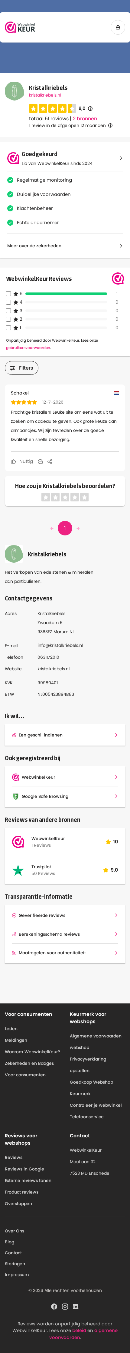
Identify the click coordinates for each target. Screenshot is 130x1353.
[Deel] (49, 461)
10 (115, 841)
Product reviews (21, 1192)
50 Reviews (43, 873)
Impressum (17, 1275)
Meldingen (16, 1040)
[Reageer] (40, 461)
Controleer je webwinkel (96, 1105)
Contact (13, 1253)
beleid (79, 1330)
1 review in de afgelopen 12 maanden (67, 125)
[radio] (33, 108)
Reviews (13, 1157)
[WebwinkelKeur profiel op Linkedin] (76, 1306)
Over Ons (14, 1231)
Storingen (15, 1264)
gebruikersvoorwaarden (28, 347)
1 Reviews (41, 845)
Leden (11, 1029)
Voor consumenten (25, 1075)
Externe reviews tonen (28, 1180)
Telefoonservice (87, 1117)
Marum (61, 632)
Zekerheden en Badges (29, 1063)
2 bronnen (85, 118)
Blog (9, 1242)
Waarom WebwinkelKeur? (32, 1052)
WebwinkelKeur (48, 838)
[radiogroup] (52, 108)
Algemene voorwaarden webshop (96, 1042)
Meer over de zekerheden (34, 246)
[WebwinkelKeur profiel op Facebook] (54, 1306)
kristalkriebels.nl (45, 95)
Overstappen (18, 1204)
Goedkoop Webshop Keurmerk (91, 1088)
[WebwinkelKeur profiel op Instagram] (65, 1306)
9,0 (86, 108)
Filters (26, 367)
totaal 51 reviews (49, 118)
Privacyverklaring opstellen (88, 1065)
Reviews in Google (24, 1169)
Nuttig (25, 461)
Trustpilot (41, 867)
